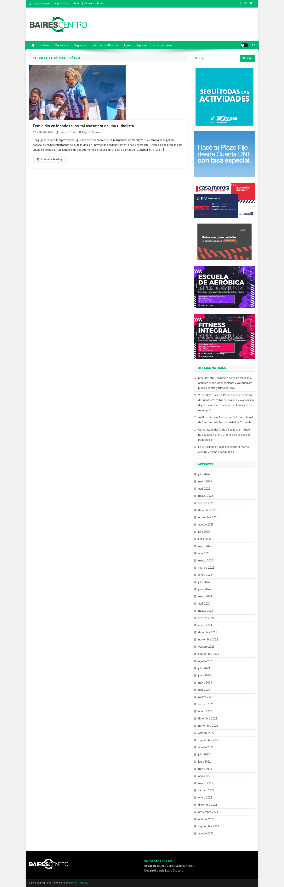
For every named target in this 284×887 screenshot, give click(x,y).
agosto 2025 (205, 524)
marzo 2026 (205, 495)
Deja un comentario (93, 132)
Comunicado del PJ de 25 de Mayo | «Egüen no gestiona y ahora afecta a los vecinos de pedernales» (224, 434)
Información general (105, 45)
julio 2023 (204, 668)
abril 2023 (204, 689)
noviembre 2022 (208, 725)
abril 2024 (204, 603)
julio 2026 (204, 474)
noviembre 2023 (208, 639)
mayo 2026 (205, 481)
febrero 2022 (206, 790)
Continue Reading (52, 159)
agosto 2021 (205, 833)
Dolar (77, 3)
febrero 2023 (206, 704)
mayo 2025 (205, 546)
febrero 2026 (206, 503)
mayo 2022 (205, 768)
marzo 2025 (205, 560)
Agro (127, 45)
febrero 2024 (206, 618)
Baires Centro (68, 132)
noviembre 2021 (208, 812)
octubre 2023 (206, 646)
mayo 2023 (205, 682)
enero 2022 (205, 797)
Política (44, 45)
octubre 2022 (206, 733)
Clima (66, 3)
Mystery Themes (78, 882)
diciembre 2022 (207, 718)
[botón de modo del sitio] (244, 45)
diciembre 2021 (207, 804)
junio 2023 (204, 675)
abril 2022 (204, 776)
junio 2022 (204, 761)
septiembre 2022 (208, 740)
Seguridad (80, 45)
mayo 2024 (205, 596)
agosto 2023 (205, 661)
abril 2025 (204, 553)
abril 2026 (204, 488)
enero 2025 (205, 574)
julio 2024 (204, 582)
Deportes (141, 45)
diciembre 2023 (207, 632)
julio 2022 (204, 754)
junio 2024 (204, 589)
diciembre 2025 (207, 510)
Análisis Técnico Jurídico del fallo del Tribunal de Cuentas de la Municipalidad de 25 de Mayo (226, 420)
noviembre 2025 (208, 517)
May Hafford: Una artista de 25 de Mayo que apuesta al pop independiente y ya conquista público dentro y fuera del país (225, 382)
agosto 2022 (205, 747)
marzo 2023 (205, 697)
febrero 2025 (206, 567)
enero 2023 (205, 711)
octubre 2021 (206, 819)
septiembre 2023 (208, 653)
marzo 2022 (205, 783)
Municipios (61, 45)
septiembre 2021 (208, 826)
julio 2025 (204, 531)
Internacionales (162, 45)
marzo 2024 (205, 610)
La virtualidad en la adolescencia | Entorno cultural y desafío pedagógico (223, 449)
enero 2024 (205, 625)
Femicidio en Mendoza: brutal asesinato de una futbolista (83, 126)
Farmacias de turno (94, 3)
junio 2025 (204, 538)
